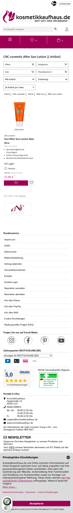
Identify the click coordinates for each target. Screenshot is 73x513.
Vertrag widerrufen (13, 264)
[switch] (7, 508)
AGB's (7, 245)
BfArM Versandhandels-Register (54, 370)
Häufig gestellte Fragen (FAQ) (18, 324)
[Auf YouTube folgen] (61, 340)
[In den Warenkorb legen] (16, 183)
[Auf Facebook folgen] (28, 340)
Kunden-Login (11, 282)
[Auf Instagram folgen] (11, 340)
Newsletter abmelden (14, 294)
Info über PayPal (12, 306)
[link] (36, 16)
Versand (22, 196)
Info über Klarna (12, 300)
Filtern (8, 64)
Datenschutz (10, 252)
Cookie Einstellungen (14, 318)
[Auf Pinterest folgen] (44, 340)
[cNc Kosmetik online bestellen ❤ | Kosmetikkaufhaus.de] (36, 209)
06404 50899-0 (14, 407)
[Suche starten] (55, 29)
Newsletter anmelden (14, 288)
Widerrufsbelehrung (13, 258)
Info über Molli (11, 312)
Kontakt (8, 276)
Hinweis (11, 168)
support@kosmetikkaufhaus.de (22, 419)
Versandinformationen (14, 270)
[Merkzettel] (31, 182)
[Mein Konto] (66, 29)
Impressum (9, 239)
